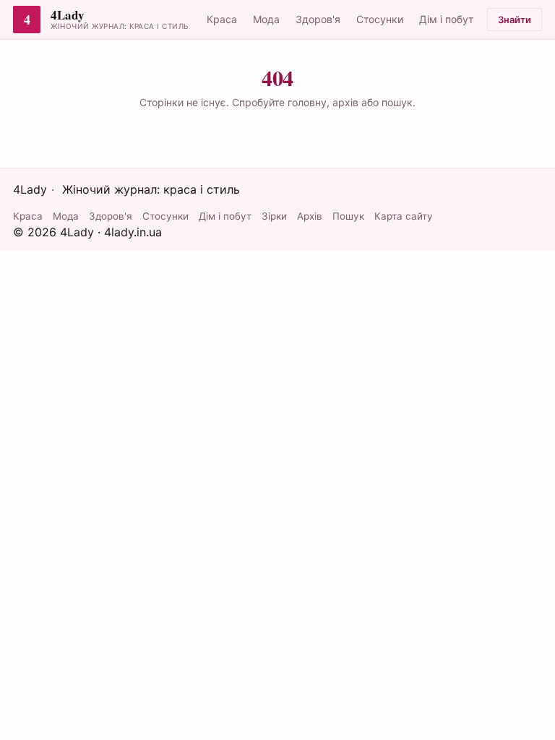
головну (307, 102)
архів (345, 102)
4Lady (68, 15)
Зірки (274, 216)
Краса (222, 19)
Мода (266, 19)
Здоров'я (318, 19)
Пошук (348, 216)
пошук (397, 102)
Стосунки (379, 19)
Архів (309, 216)
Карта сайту (403, 216)
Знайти (514, 19)
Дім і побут (446, 19)
